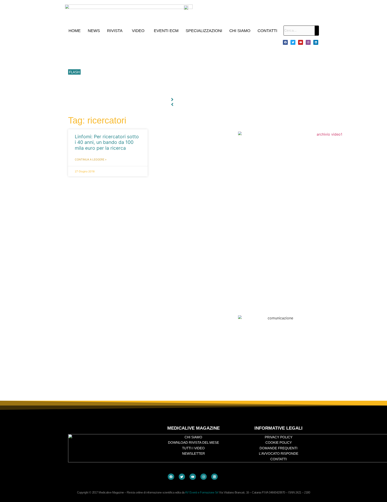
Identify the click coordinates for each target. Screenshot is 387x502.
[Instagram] (308, 42)
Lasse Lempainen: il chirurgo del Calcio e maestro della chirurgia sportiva (135, 62)
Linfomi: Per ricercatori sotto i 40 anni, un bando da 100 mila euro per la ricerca (107, 142)
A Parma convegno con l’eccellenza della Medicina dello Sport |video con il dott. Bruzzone (147, 82)
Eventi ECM (166, 30)
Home (75, 30)
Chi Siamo (239, 30)
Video (138, 30)
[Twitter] (292, 42)
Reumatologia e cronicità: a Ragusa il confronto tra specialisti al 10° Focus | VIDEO (142, 52)
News (94, 30)
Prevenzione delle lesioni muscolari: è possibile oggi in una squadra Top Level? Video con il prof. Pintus (156, 72)
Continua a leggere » (90, 159)
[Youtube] (300, 42)
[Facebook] (285, 42)
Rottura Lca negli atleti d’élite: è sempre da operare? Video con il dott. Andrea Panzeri (144, 92)
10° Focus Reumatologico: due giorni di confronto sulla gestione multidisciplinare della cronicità (150, 42)
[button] (116, 31)
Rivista (115, 30)
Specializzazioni (204, 30)
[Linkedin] (315, 42)
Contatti (267, 30)
